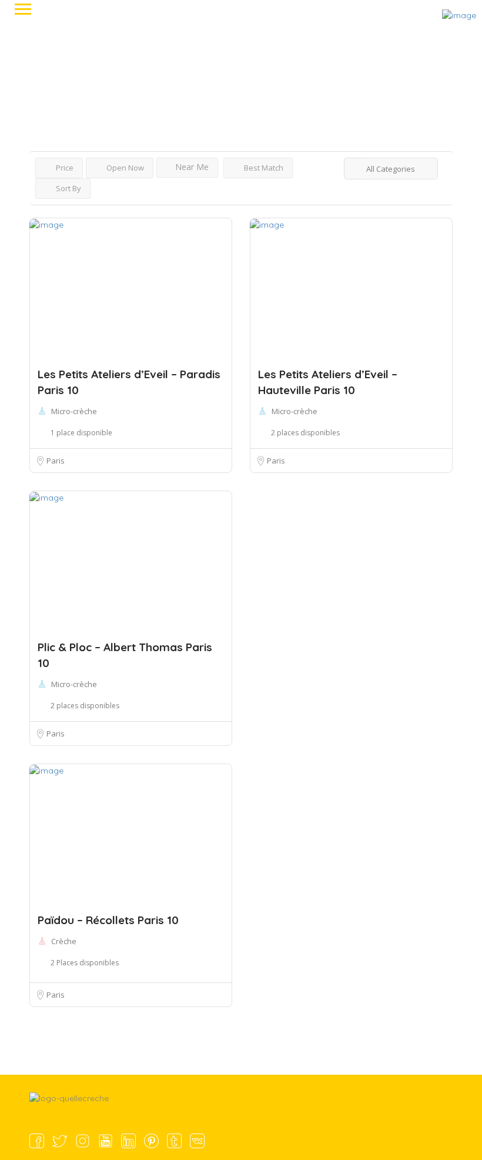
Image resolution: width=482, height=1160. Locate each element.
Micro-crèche (74, 411)
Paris (55, 460)
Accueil (41, 62)
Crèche (63, 941)
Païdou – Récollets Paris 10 (108, 920)
